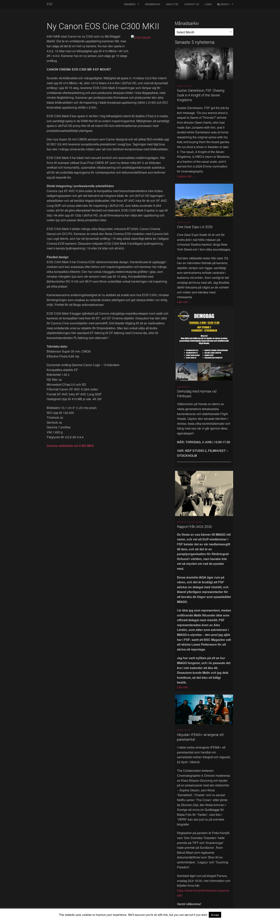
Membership (152, 4)
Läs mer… (184, 302)
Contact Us (191, 4)
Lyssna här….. (186, 176)
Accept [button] (215, 915)
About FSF (172, 4)
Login (208, 4)
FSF (50, 4)
